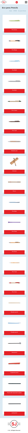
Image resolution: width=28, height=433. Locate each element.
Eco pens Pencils (22, 10)
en (16, 2)
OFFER (15, 10)
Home (10, 10)
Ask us (6, 16)
